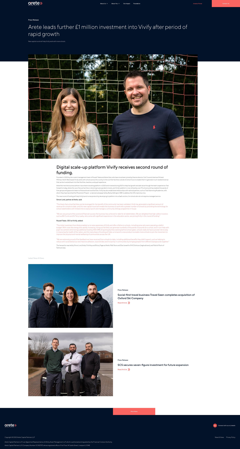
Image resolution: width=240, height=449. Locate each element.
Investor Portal (197, 3)
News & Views (219, 437)
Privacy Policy (230, 437)
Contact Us (225, 3)
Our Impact (126, 3)
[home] (35, 3)
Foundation (136, 3)
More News (134, 411)
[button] (104, 4)
